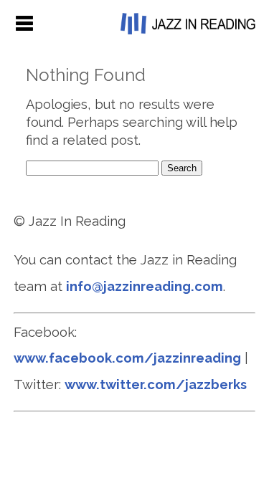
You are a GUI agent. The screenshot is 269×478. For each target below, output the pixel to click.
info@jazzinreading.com (144, 286)
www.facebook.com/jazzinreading (127, 357)
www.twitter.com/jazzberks (156, 384)
